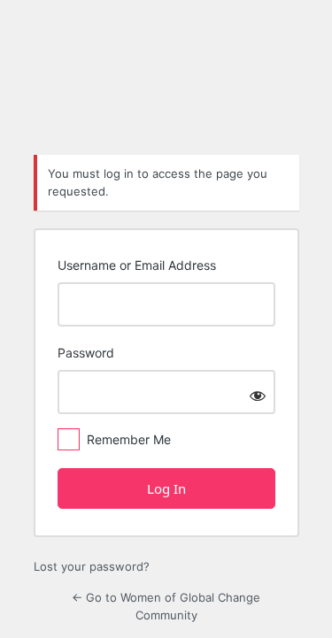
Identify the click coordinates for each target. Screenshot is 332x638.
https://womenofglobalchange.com (166, 93)
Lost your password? (92, 566)
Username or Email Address (137, 265)
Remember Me (129, 439)
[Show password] (257, 395)
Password (86, 352)
